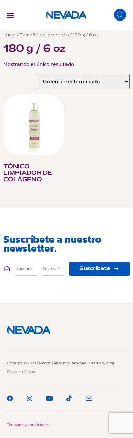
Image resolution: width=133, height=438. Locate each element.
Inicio (9, 34)
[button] (10, 15)
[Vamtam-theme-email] (89, 398)
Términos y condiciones (28, 425)
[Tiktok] (69, 398)
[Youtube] (49, 398)
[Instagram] (30, 398)
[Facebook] (10, 398)
